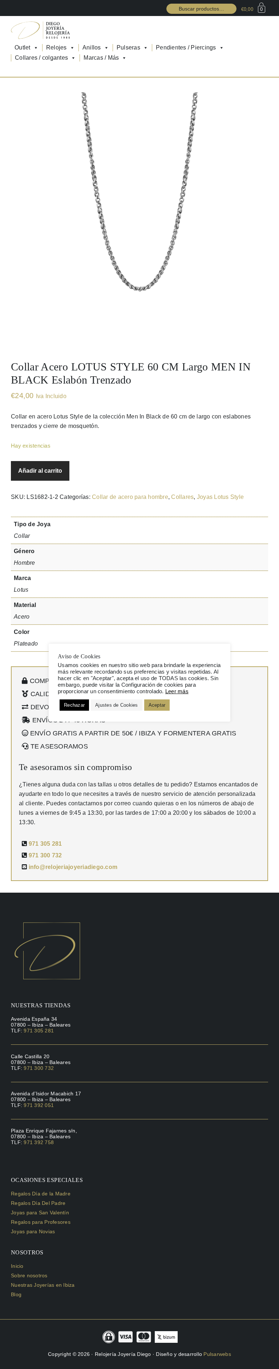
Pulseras (128, 47)
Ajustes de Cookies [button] (116, 705)
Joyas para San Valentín (40, 1212)
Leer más (177, 691)
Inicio (17, 1266)
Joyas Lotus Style (220, 497)
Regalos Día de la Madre (40, 1194)
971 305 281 (45, 844)
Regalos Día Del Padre (38, 1203)
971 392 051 (39, 1105)
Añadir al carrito (40, 471)
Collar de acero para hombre (130, 497)
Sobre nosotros (29, 1275)
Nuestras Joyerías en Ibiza (43, 1285)
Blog (16, 1294)
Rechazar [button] (74, 705)
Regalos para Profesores (40, 1222)
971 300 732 (45, 855)
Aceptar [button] (157, 705)
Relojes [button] (56, 47)
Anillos (91, 47)
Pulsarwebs (217, 1354)
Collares (182, 497)
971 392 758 (39, 1142)
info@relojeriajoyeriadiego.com (73, 867)
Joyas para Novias (33, 1231)
